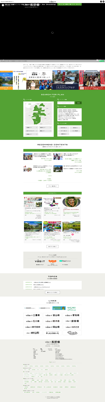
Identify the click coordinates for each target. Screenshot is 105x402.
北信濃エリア (40, 106)
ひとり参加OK (75, 130)
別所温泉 (46, 380)
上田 (51, 380)
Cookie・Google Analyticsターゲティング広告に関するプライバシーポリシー (63, 358)
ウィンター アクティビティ (69, 116)
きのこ (25, 369)
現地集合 (61, 387)
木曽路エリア (33, 117)
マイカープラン (26, 374)
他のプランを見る (52, 246)
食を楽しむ (75, 127)
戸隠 (67, 119)
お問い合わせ (57, 351)
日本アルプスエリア (33, 111)
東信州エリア (43, 112)
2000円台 (31, 366)
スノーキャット (61, 113)
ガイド (67, 373)
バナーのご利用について (59, 355)
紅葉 (41, 376)
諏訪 (34, 355)
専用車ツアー (33, 376)
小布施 (61, 380)
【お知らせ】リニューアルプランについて (42, 287)
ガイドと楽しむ (64, 130)
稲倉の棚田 (40, 381)
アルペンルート (61, 118)
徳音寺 (73, 380)
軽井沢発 (59, 381)
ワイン (75, 113)
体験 (73, 115)
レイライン (55, 380)
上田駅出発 (26, 387)
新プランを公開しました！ (39, 284)
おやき (31, 373)
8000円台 (65, 111)
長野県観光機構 (57, 392)
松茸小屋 (33, 369)
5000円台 (70, 109)
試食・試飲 (45, 374)
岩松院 (65, 380)
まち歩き (40, 374)
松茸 (29, 369)
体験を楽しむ (63, 134)
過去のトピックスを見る (52, 292)
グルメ (42, 369)
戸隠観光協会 (51, 392)
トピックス (73, 4)
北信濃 (35, 351)
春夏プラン (60, 116)
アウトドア (65, 112)
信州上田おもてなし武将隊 (63, 115)
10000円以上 (75, 111)
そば (78, 113)
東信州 (35, 352)
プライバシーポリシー (59, 356)
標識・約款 (57, 352)
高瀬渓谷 (74, 118)
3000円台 (60, 109)
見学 (71, 115)
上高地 (64, 119)
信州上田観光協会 (27, 392)
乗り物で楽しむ (64, 127)
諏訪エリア (42, 116)
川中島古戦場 (26, 381)
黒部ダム (60, 119)
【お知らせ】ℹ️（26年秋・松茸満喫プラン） (42, 282)
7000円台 (60, 111)
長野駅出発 (67, 113)
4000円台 (65, 109)
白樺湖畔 (32, 380)
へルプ (79, 4)
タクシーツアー (68, 118)
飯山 (55, 381)
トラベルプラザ (44, 392)
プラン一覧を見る (52, 186)
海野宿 (35, 381)
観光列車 (51, 374)
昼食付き (46, 369)
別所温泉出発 (39, 387)
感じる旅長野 (43, 351)
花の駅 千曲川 (46, 381)
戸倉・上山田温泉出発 (47, 387)
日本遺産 (61, 374)
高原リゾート (71, 112)
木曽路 (35, 356)
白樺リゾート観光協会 (35, 392)
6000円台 (74, 109)
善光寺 (71, 113)
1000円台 (25, 366)
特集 (67, 4)
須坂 (52, 381)
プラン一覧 (62, 4)
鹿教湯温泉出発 (73, 387)
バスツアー (77, 115)
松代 (31, 381)
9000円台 (70, 111)
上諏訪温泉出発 (32, 387)
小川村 (69, 380)
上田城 (38, 380)
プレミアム (60, 112)
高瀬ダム (64, 381)
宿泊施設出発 (55, 387)
